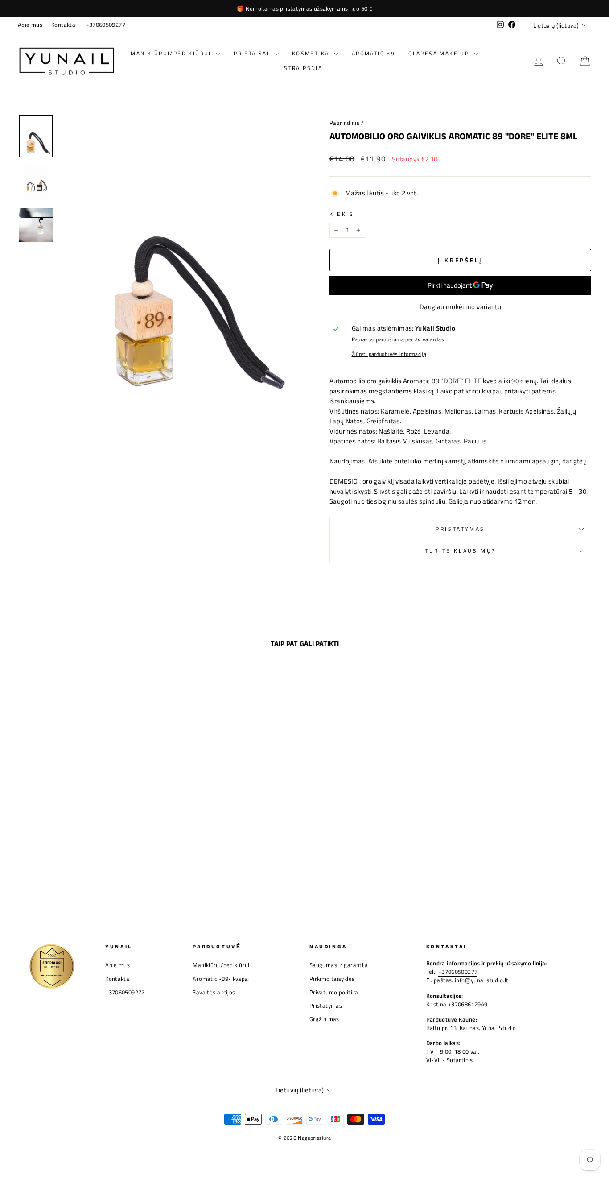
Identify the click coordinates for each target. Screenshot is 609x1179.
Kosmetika (312, 53)
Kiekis (341, 214)
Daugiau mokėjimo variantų (460, 307)
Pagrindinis (344, 123)
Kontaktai (64, 25)
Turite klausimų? (460, 550)
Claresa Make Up (439, 53)
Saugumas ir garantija (338, 965)
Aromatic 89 (373, 53)
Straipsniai (304, 68)
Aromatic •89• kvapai (221, 979)
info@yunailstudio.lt (482, 980)
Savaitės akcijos (214, 992)
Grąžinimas (324, 1019)
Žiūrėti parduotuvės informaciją (389, 354)
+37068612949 (468, 1004)
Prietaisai (253, 53)
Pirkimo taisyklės (331, 979)
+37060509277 (105, 25)
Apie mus (30, 25)
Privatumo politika (333, 992)
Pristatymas (460, 529)
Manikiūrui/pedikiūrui (172, 53)
